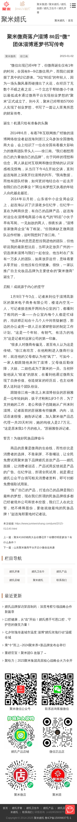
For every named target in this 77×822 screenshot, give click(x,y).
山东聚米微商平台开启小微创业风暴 (34, 547)
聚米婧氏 (60, 20)
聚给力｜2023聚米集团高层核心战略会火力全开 (39, 660)
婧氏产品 (48, 808)
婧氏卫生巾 (32, 808)
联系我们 (27, 812)
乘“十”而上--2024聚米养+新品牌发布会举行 (35, 645)
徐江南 (24, 56)
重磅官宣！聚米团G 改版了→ (26, 653)
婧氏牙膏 (17, 808)
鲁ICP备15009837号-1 (58, 817)
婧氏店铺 (63, 808)
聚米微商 (10, 56)
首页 (70, 20)
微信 (70, 809)
